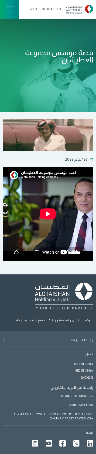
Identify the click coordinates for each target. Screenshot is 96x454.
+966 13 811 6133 (84, 370)
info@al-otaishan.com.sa (76, 395)
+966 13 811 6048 (83, 363)
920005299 (87, 377)
